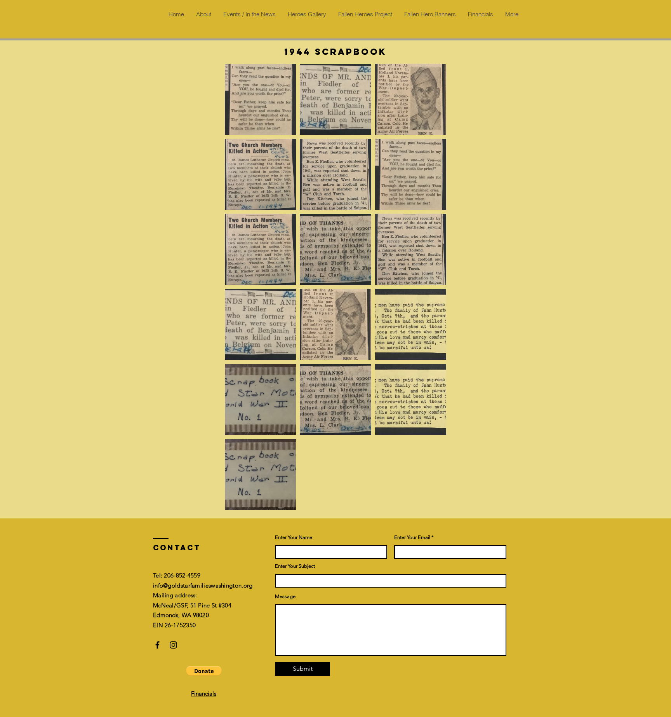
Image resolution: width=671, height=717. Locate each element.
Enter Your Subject (295, 566)
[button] (204, 671)
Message (285, 596)
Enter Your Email (412, 537)
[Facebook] (157, 645)
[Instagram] (173, 645)
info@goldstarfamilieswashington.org (203, 585)
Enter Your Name (293, 537)
